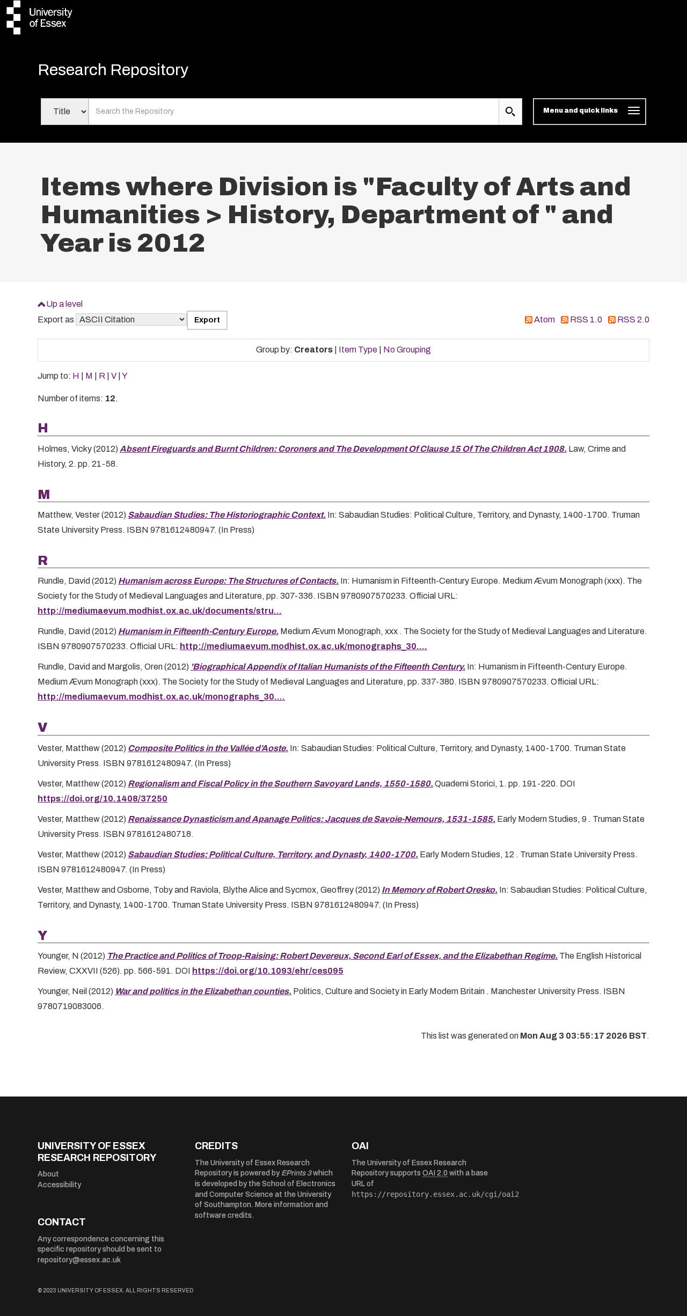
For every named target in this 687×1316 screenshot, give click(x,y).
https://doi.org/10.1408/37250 (102, 798)
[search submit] (510, 111)
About (48, 1174)
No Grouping (407, 349)
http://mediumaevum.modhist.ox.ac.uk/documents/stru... (160, 610)
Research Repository (113, 69)
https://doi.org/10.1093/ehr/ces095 (268, 970)
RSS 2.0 (633, 319)
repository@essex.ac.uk (79, 1260)
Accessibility (59, 1185)
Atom (544, 319)
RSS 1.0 (586, 319)
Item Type (358, 349)
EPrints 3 (296, 1173)
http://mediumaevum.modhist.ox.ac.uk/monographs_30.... (303, 646)
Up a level (64, 303)
